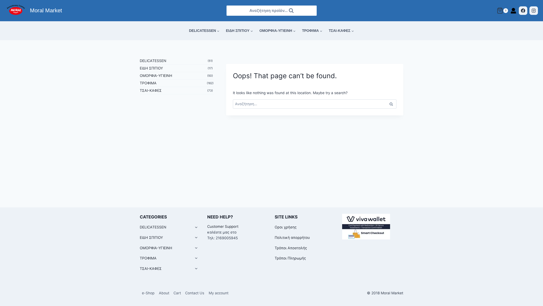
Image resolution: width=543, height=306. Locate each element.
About (164, 293)
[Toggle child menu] (196, 227)
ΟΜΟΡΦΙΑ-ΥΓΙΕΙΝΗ (156, 76)
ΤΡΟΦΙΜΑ (148, 83)
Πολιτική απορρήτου (292, 237)
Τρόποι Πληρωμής (290, 258)
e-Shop (148, 293)
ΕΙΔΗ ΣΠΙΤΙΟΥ (151, 68)
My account (218, 293)
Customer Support (222, 226)
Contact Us (194, 293)
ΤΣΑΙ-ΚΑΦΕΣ (151, 90)
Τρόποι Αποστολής (291, 248)
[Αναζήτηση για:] (314, 104)
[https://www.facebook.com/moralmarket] (523, 10)
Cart (177, 293)
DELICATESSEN (153, 61)
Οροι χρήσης (286, 227)
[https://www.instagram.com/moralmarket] (533, 10)
